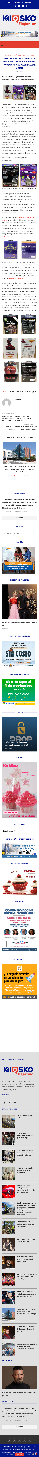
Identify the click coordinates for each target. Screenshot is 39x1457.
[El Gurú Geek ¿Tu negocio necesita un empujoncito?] (19, 965)
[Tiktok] (26, 6)
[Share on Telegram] (30, 392)
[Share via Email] (35, 392)
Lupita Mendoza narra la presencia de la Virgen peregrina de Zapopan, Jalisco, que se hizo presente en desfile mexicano (26, 1209)
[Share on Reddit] (22, 392)
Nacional (25, 55)
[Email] (23, 6)
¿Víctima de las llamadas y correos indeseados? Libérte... (18, 744)
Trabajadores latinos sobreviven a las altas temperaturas (25, 1224)
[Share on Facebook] (10, 392)
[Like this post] (6, 392)
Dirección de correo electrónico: (13, 508)
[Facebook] (12, 6)
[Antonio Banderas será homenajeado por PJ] (19, 1377)
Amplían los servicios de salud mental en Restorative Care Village (26, 1311)
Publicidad (28, 3)
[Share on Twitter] (13, 392)
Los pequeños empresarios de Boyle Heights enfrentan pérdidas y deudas (19, 469)
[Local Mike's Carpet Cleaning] (19, 845)
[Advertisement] (19, 1027)
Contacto (19, 3)
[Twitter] (15, 6)
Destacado (8, 55)
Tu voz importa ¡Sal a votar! (25, 1117)
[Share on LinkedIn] (18, 392)
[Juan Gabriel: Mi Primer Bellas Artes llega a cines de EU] (8, 1332)
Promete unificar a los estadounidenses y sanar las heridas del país (27, 1294)
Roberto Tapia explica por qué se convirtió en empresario (26, 1259)
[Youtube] (19, 6)
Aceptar (19, 1455)
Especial (17, 399)
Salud (32, 55)
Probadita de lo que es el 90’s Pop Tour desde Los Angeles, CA (27, 1276)
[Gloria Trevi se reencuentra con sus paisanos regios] (8, 1138)
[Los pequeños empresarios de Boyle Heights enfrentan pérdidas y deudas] (19, 453)
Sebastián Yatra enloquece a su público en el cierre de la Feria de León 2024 (26, 1189)
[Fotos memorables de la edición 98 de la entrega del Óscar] (19, 601)
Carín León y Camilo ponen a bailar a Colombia (25, 1170)
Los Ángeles (17, 55)
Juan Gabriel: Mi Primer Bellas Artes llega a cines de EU (26, 1329)
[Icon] (8, 1121)
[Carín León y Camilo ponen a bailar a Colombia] (8, 1173)
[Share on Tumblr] (20, 392)
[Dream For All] (18, 548)
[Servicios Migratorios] (18, 642)
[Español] (36, 1454)
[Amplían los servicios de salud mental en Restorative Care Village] (8, 1314)
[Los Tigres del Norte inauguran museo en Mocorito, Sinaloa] (8, 1156)
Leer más (29, 1455)
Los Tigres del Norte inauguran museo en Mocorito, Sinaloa (25, 1153)
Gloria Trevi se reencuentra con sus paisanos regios (25, 1135)
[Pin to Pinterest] (15, 392)
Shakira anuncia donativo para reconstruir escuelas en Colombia (27, 1346)
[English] (33, 1454)
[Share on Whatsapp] (27, 392)
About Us (10, 3)
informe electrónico (16, 279)
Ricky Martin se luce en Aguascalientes (26, 1240)
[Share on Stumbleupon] (25, 392)
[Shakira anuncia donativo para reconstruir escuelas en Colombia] (8, 1349)
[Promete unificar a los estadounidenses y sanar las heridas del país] (8, 1297)
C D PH (6, 236)
